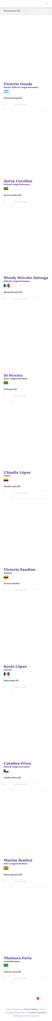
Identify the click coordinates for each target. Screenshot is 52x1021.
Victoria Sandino (12, 583)
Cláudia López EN (12, 486)
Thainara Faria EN (12, 972)
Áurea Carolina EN (12, 195)
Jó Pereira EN (10, 389)
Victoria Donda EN (13, 98)
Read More (7, 109)
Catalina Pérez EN (12, 778)
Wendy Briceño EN (13, 292)
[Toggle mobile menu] (47, 3)
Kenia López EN (11, 681)
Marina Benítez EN (13, 875)
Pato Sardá (9, 104)
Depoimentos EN (33, 104)
